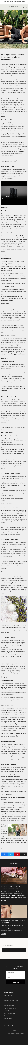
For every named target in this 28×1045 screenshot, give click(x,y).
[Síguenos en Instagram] (8, 1025)
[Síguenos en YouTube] (13, 1025)
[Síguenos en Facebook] (4, 1025)
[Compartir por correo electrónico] (23, 854)
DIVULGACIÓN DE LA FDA (10, 1003)
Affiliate (5, 998)
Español (14, 1030)
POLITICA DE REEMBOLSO (10, 1008)
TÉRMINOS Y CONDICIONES (11, 1000)
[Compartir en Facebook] (4, 854)
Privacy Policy (7, 1021)
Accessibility (7, 1010)
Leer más (3, 900)
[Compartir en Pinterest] (17, 854)
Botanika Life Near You (9, 1018)
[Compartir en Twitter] (11, 854)
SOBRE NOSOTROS (8, 995)
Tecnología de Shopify (19, 1033)
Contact (5, 1016)
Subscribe (14, 950)
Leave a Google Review (9, 1013)
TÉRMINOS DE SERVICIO (10, 1005)
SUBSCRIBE (15, 982)
